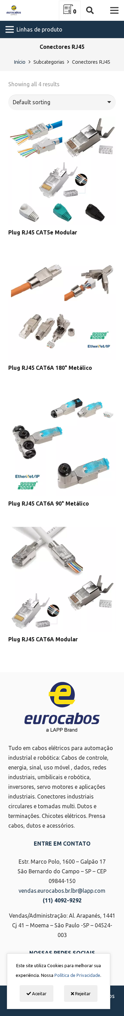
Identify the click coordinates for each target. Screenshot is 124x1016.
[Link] (14, 10)
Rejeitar (82, 993)
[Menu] (114, 10)
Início (19, 62)
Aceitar (38, 993)
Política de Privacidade (77, 975)
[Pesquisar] (89, 10)
